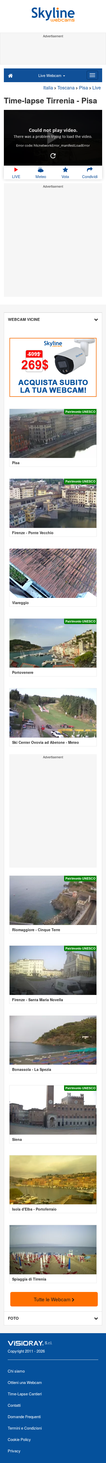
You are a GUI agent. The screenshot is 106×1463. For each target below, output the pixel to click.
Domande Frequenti (24, 1416)
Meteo (41, 176)
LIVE (16, 176)
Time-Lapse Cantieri (25, 1393)
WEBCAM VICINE (24, 319)
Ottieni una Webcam (25, 1382)
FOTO (13, 1318)
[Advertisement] (53, 51)
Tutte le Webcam (53, 1299)
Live (96, 87)
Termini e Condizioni (25, 1428)
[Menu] (92, 75)
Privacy (14, 1450)
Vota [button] (65, 176)
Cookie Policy (19, 1439)
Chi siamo (16, 1371)
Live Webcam (50, 75)
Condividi (90, 176)
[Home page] (10, 75)
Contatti (14, 1405)
